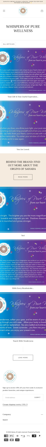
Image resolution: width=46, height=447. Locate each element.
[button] (4, 10)
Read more (23, 177)
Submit (37, 397)
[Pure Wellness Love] (10, 376)
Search (5, 420)
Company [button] (7, 414)
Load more (23, 357)
